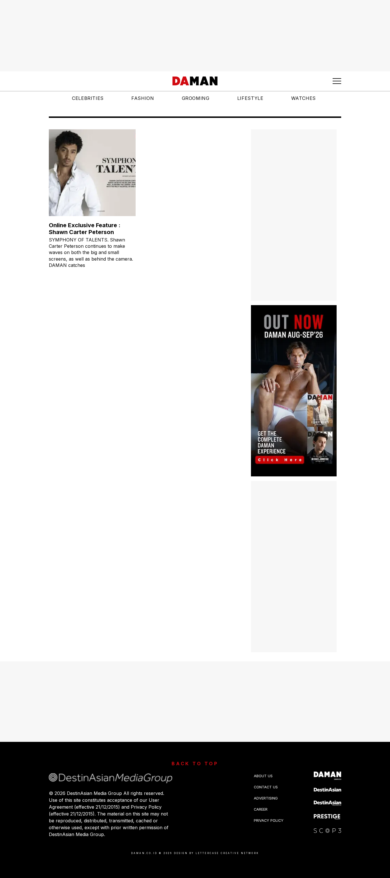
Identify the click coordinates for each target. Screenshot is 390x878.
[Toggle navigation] (337, 81)
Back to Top (195, 763)
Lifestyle (250, 98)
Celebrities (88, 98)
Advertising (266, 798)
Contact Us (266, 787)
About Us (263, 776)
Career (261, 809)
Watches (303, 98)
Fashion (142, 98)
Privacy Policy (269, 820)
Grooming (196, 98)
